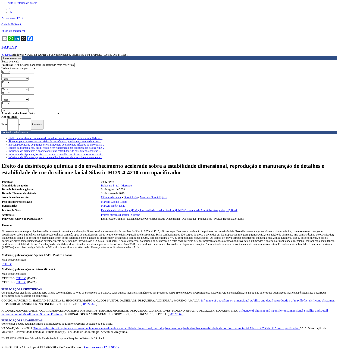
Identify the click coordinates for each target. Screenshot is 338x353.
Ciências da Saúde (111, 197)
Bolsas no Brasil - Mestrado (116, 185)
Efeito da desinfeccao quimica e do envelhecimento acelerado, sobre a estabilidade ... (55, 138)
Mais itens (7, 259)
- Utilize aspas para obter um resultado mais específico (37, 64)
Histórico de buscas (26, 2)
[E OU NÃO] (5, 71)
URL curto (7, 2)
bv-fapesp (6, 54)
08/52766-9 (89, 304)
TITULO (7, 264)
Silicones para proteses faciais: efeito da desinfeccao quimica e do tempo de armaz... (54, 141)
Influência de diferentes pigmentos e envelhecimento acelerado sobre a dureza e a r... (55, 157)
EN (10, 12)
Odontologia (131, 197)
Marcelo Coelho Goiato (114, 201)
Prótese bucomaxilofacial (115, 214)
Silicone (135, 214)
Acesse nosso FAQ (12, 18)
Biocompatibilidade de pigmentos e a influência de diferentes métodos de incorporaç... (56, 144)
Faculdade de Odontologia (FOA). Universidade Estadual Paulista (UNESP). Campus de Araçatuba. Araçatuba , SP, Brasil (169, 210)
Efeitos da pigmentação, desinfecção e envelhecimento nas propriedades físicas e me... (56, 147)
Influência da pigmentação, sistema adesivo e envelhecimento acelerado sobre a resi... (55, 154)
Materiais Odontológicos (153, 197)
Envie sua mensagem (13, 30)
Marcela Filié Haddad (113, 205)
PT (10, 8)
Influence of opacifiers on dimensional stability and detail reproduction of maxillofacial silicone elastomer (267, 300)
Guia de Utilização (11, 24)
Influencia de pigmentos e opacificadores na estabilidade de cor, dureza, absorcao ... (54, 150)
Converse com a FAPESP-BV (102, 347)
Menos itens (19, 259)
